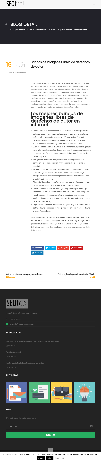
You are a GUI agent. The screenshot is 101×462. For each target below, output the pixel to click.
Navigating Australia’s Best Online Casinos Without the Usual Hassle (32, 341)
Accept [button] (40, 458)
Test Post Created (13, 352)
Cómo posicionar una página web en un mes (24, 274)
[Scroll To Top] (50, 450)
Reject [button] (50, 458)
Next (91, 277)
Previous (11, 277)
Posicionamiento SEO (37, 30)
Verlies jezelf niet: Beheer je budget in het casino (25, 363)
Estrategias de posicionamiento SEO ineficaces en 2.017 (76, 274)
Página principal (19, 30)
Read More (59, 458)
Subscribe (50, 435)
